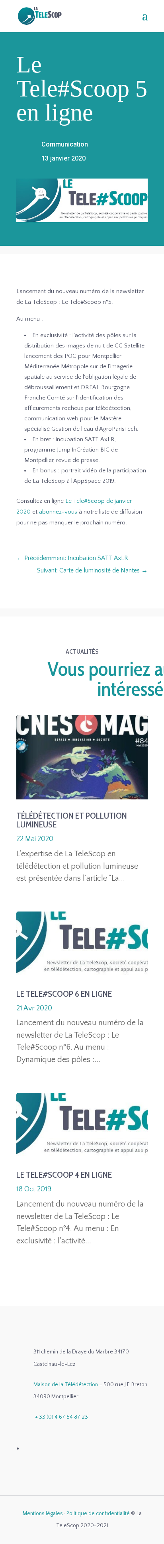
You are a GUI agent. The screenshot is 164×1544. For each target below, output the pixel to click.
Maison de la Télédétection (65, 1384)
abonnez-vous (58, 511)
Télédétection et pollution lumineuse (71, 820)
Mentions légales (43, 1513)
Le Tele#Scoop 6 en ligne (64, 993)
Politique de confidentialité (98, 1513)
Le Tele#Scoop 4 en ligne (64, 1174)
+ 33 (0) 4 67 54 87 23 (61, 1417)
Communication (64, 144)
